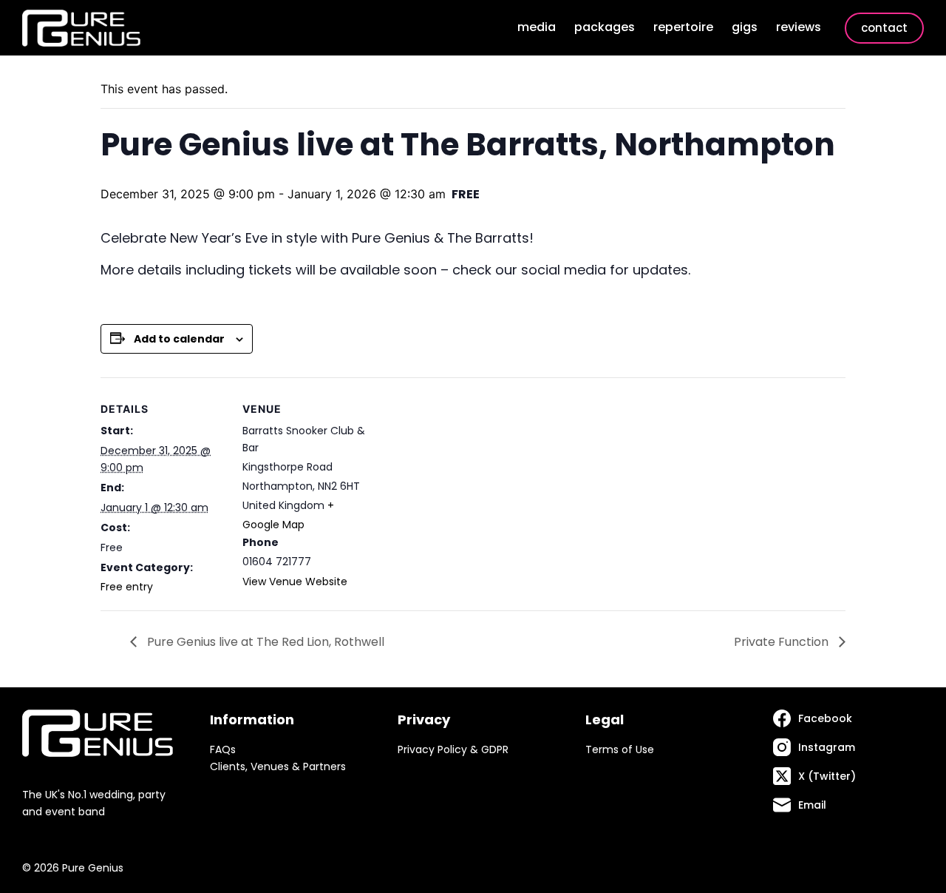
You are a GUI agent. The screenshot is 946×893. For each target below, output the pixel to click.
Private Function (782, 641)
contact (884, 28)
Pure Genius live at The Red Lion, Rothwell (264, 641)
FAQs (223, 749)
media (536, 27)
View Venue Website (294, 581)
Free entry (127, 586)
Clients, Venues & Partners (278, 766)
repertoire (683, 27)
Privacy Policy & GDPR (453, 749)
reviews (798, 27)
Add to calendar (179, 338)
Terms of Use (619, 749)
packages (604, 27)
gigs (745, 27)
